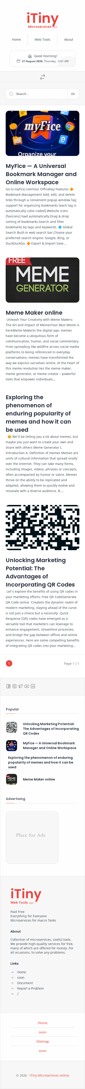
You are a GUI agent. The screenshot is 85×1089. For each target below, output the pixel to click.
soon (42, 1032)
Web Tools (42, 39)
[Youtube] (26, 686)
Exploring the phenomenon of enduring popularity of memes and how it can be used (38, 413)
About (68, 39)
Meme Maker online (34, 313)
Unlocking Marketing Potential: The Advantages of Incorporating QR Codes (40, 572)
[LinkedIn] (32, 686)
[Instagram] (14, 686)
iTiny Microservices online (49, 1075)
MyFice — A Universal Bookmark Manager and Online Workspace (41, 174)
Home (16, 39)
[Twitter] (20, 686)
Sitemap (42, 1041)
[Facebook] (8, 686)
